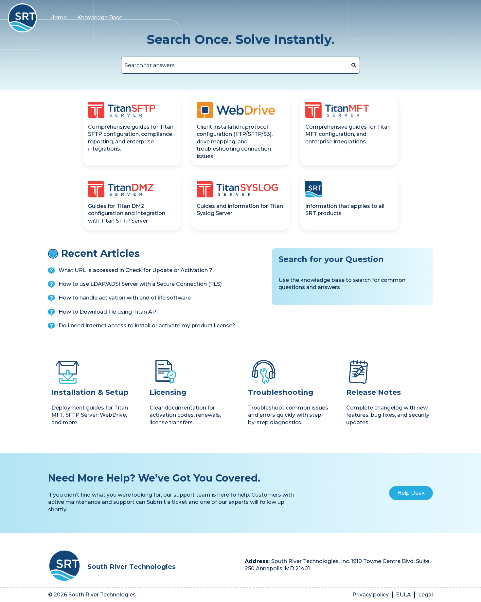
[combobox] (234, 65)
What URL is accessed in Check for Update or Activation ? (135, 270)
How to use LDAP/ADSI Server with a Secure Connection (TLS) (140, 284)
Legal (425, 595)
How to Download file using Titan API (108, 312)
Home (58, 17)
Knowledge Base (99, 17)
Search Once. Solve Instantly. (240, 39)
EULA (403, 595)
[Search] (353, 65)
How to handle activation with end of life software (125, 298)
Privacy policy (370, 595)
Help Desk (411, 493)
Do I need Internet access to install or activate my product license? (147, 325)
